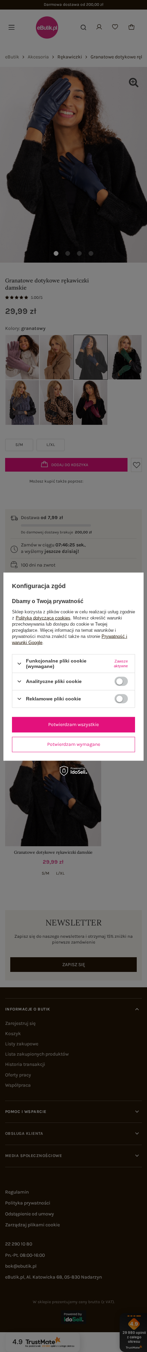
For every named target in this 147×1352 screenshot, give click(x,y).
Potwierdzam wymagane (73, 744)
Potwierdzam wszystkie (73, 724)
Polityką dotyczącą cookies (43, 618)
